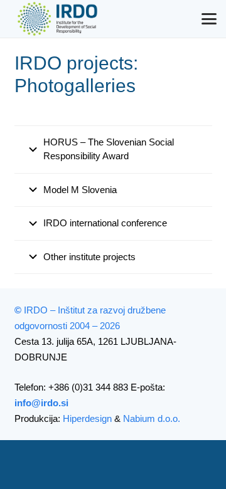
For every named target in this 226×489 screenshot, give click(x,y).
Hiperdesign (87, 418)
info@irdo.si (41, 402)
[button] (209, 18)
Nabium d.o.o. (151, 418)
